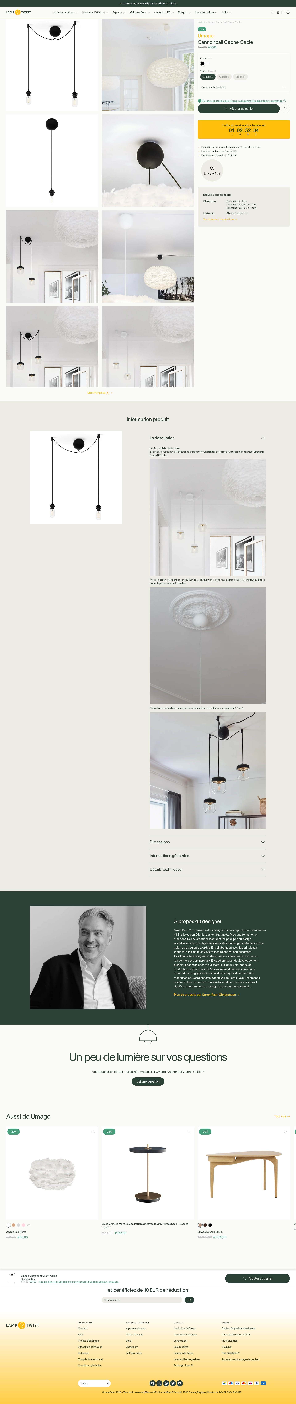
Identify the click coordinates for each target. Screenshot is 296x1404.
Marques (183, 12)
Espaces (117, 12)
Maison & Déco (138, 12)
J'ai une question (148, 1081)
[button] (52, 65)
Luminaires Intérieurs (63, 12)
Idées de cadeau (204, 12)
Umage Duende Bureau (210, 1231)
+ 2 (28, 1225)
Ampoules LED (162, 12)
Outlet (224, 12)
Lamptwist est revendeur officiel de (218, 155)
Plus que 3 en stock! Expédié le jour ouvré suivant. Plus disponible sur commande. (79, 1282)
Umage (201, 22)
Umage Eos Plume (16, 1231)
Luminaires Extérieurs (93, 12)
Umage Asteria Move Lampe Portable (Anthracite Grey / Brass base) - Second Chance (145, 1225)
